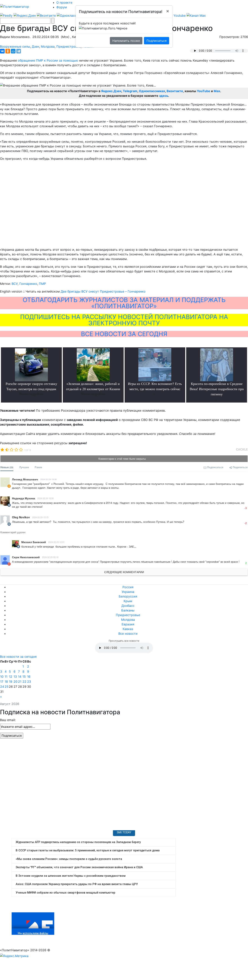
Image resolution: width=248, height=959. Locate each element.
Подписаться (156, 41)
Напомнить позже (126, 41)
